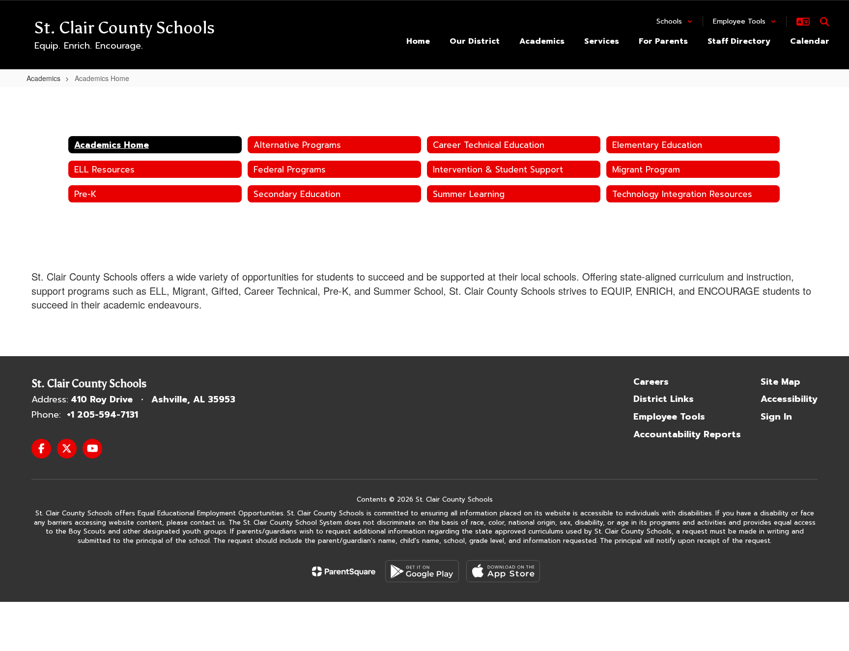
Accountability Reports (687, 434)
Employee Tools (669, 417)
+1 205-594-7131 (102, 415)
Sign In (776, 417)
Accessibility (789, 399)
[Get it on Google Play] (422, 571)
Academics (43, 78)
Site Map (780, 382)
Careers (651, 382)
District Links (663, 399)
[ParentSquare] (344, 571)
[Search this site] (824, 22)
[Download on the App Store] (503, 571)
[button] (674, 21)
